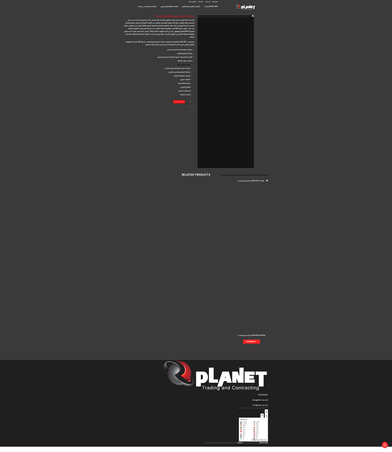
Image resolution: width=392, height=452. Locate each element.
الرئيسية (215, 2)
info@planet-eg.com (260, 405)
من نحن (207, 2)
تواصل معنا (192, 2)
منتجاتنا (200, 2)
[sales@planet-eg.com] (267, 398)
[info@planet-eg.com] (267, 403)
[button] (179, 102)
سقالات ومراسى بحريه (147, 7)
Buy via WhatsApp (250, 341)
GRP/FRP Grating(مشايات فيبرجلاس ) (251, 335)
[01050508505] (267, 392)
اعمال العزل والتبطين (191, 7)
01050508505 (263, 395)
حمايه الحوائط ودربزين (169, 7)
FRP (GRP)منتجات (211, 7)
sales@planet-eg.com (260, 400)
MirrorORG (263, 443)
